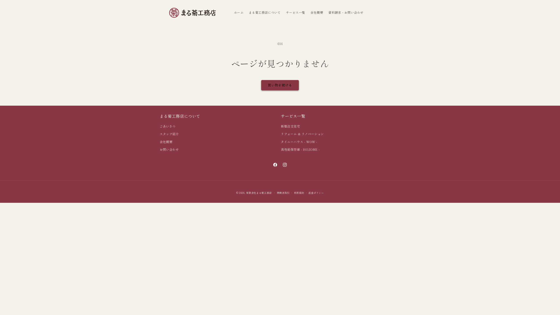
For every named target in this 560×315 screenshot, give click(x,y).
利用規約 (299, 192)
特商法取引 (283, 192)
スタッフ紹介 (169, 134)
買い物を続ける (280, 85)
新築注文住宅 (290, 126)
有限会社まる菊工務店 (259, 192)
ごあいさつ (168, 126)
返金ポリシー (316, 192)
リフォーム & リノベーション (302, 134)
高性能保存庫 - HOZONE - (300, 149)
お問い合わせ (169, 149)
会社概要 (166, 142)
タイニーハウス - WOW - (299, 142)
